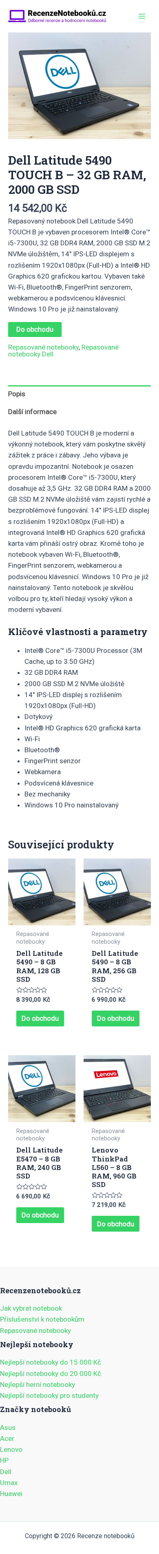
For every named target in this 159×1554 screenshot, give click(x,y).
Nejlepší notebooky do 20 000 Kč (50, 1373)
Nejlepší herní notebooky (37, 1384)
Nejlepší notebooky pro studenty (49, 1395)
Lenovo (11, 1449)
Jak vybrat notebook (31, 1308)
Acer (7, 1438)
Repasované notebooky (43, 347)
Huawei (11, 1494)
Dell (5, 1472)
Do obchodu (34, 329)
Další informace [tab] (32, 412)
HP (4, 1460)
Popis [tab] (16, 394)
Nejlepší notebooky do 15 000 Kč (50, 1362)
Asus (7, 1427)
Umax (9, 1483)
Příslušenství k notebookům (42, 1319)
